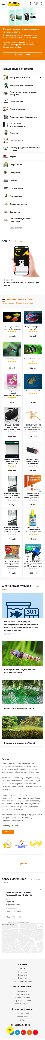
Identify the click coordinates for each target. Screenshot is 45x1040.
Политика (22, 978)
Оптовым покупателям (22, 981)
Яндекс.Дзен (35, 1032)
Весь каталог (16, 228)
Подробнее (8, 832)
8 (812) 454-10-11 (22, 1025)
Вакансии (22, 975)
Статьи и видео (22, 1013)
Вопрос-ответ (22, 1016)
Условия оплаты (22, 994)
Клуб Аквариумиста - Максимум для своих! (21, 283)
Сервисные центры (22, 1003)
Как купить (22, 991)
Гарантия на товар (22, 1000)
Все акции (19, 241)
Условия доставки (22, 997)
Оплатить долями (22, 54)
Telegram (17, 1032)
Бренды (22, 1020)
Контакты (22, 972)
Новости (22, 968)
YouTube (23, 1032)
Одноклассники (29, 1032)
